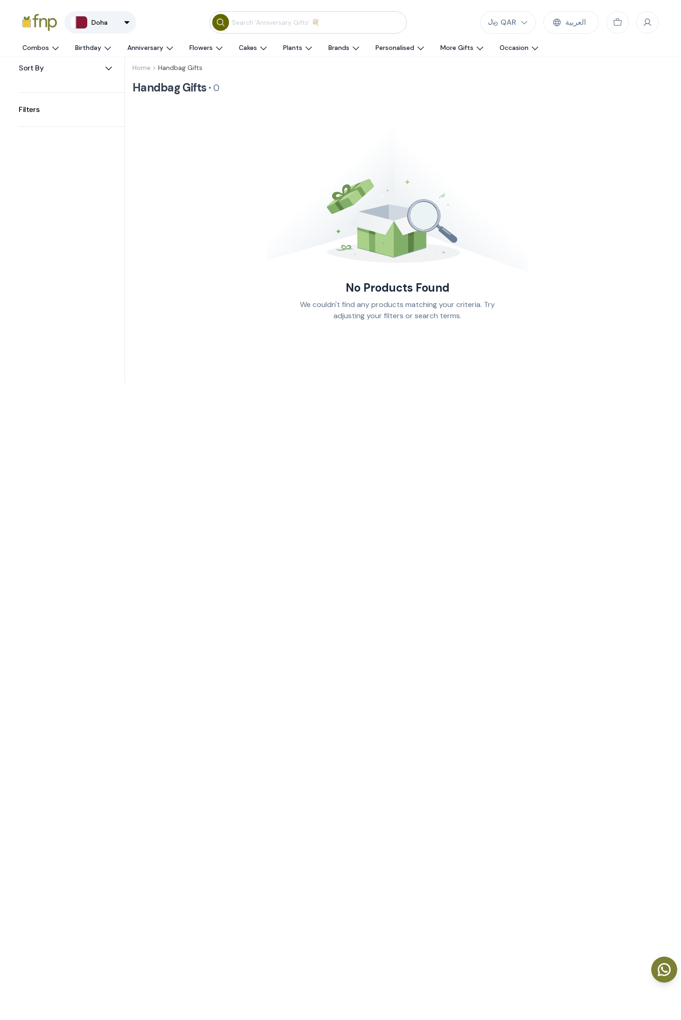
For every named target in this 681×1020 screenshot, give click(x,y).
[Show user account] (647, 22)
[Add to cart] (617, 22)
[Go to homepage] (39, 22)
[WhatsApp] (664, 970)
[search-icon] (220, 22)
